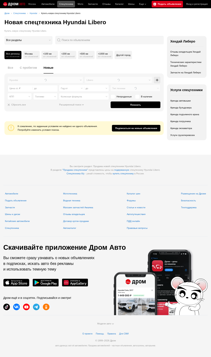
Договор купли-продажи (76, 221)
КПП (11, 96)
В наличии (146, 96)
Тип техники (118, 88)
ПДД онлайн (133, 221)
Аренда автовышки (180, 100)
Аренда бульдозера (181, 107)
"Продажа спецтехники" (75, 170)
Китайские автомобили (17, 221)
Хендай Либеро (182, 41)
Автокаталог (69, 228)
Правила (111, 333)
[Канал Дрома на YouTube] (26, 307)
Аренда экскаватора (181, 128)
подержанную (121, 170)
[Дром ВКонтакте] (16, 307)
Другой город (123, 55)
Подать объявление (16, 200)
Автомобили (48, 4)
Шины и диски (12, 214)
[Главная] (14, 4)
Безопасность (188, 200)
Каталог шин (133, 193)
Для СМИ (124, 333)
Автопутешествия (136, 214)
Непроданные (124, 96)
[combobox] (28, 40)
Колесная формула (71, 96)
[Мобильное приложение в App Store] (16, 283)
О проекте (87, 333)
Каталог (119, 4)
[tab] (10, 69)
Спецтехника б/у (75, 173)
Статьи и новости (136, 207)
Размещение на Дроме (193, 193)
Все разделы (14, 40)
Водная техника (71, 200)
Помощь (100, 333)
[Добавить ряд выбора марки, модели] (157, 80)
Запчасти (93, 4)
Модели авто (104, 323)
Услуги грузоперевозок (182, 135)
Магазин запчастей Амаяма (78, 207)
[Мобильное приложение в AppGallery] (75, 283)
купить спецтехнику (123, 173)
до (87, 88)
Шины (131, 4)
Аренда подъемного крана (184, 114)
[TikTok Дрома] (6, 307)
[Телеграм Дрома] (36, 307)
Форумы (131, 200)
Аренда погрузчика (180, 121)
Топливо (39, 96)
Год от (64, 88)
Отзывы (106, 4)
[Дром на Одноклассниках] (46, 307)
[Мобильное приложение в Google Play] (46, 283)
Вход (197, 4)
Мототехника (70, 193)
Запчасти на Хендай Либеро (185, 72)
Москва (32, 4)
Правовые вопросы (137, 228)
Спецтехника (12, 228)
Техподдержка (188, 207)
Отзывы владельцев (74, 214)
